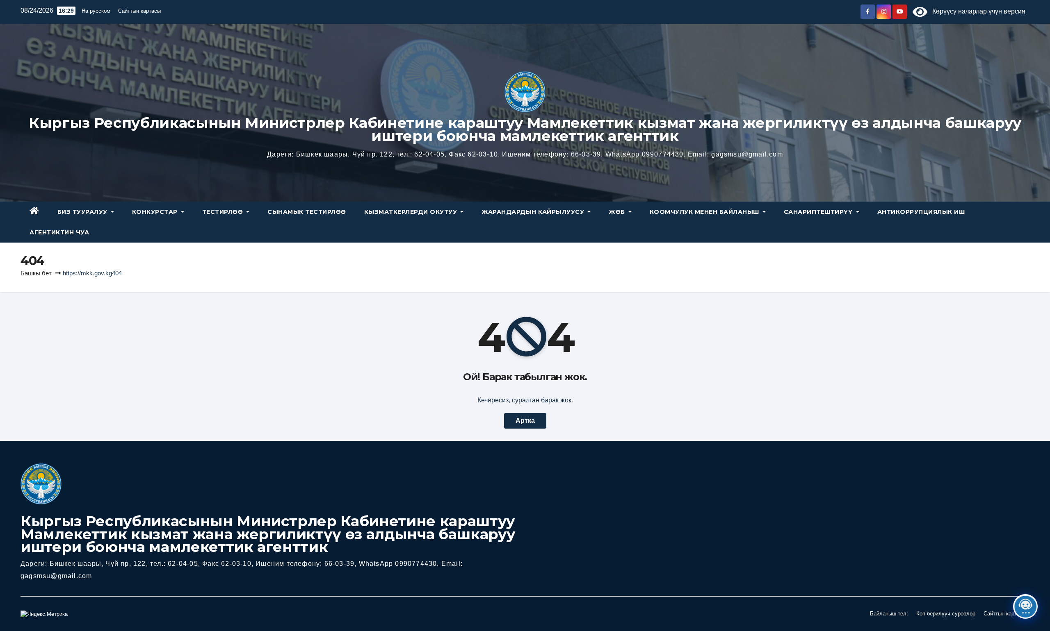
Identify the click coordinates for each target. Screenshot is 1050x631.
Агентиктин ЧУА (59, 232)
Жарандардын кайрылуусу (534, 212)
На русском (96, 11)
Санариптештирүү (819, 212)
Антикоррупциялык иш (921, 212)
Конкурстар (156, 212)
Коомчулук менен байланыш (705, 212)
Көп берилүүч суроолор (945, 614)
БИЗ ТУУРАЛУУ (83, 212)
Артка (525, 420)
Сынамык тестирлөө (306, 212)
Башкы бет (36, 273)
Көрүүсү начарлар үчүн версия (976, 11)
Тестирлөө (223, 212)
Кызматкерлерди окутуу (411, 212)
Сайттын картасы (139, 11)
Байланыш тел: (889, 614)
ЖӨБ (618, 212)
